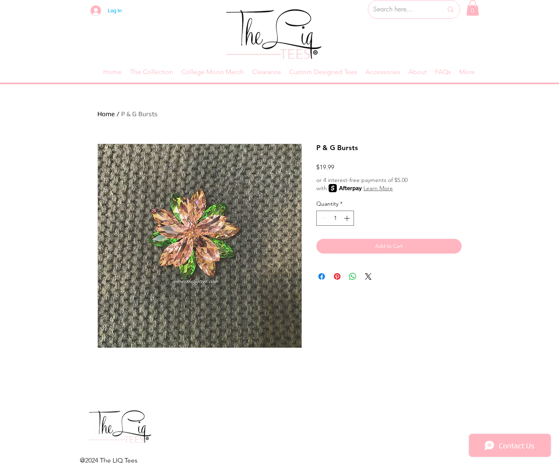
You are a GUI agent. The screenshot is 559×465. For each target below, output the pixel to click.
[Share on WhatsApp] (353, 276)
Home (106, 114)
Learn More (378, 188)
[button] (472, 8)
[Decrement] (323, 218)
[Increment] (348, 218)
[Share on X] (368, 276)
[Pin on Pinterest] (337, 276)
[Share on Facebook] (322, 276)
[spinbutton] (335, 218)
